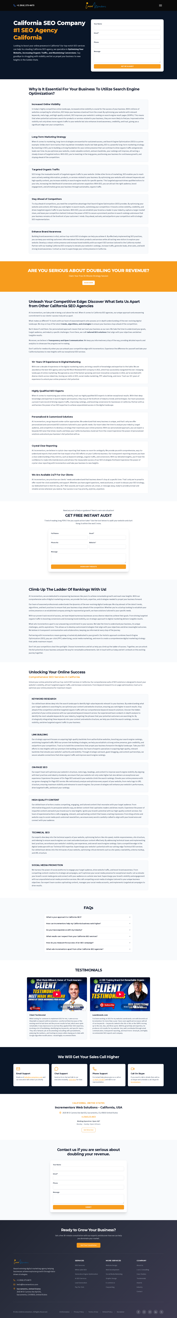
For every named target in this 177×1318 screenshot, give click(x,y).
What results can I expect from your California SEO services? (72, 936)
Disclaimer (120, 1312)
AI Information (64, 1312)
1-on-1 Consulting (143, 1270)
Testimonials (141, 1278)
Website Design (111, 1265)
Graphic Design (111, 1278)
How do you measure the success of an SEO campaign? (70, 943)
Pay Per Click (79, 1287)
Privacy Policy (79, 1312)
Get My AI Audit (127, 66)
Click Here (72, 1079)
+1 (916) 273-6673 (99, 1079)
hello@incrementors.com (33, 1077)
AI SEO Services (80, 1278)
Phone (96, 42)
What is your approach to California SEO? (64, 917)
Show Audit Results (88, 566)
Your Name (98, 24)
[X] (161, 1312)
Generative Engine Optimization (86, 1274)
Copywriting (110, 1287)
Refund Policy (107, 1312)
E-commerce (110, 1283)
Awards (139, 1283)
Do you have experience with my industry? (64, 930)
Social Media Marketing (114, 1274)
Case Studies (141, 1274)
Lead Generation (81, 1283)
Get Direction (88, 1130)
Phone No (54, 542)
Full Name (55, 533)
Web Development (112, 1270)
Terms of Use (93, 1312)
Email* (96, 33)
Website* (92, 542)
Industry (140, 1287)
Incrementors (136, 1082)
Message (97, 51)
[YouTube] (150, 1312)
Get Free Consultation (89, 1245)
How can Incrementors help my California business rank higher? (73, 923)
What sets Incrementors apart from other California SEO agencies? (74, 949)
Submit (88, 1207)
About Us (140, 1265)
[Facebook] (138, 1312)
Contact (139, 1291)
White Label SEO (81, 1270)
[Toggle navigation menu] (160, 5)
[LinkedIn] (156, 1312)
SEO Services (80, 1265)
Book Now (88, 283)
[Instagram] (144, 1312)
